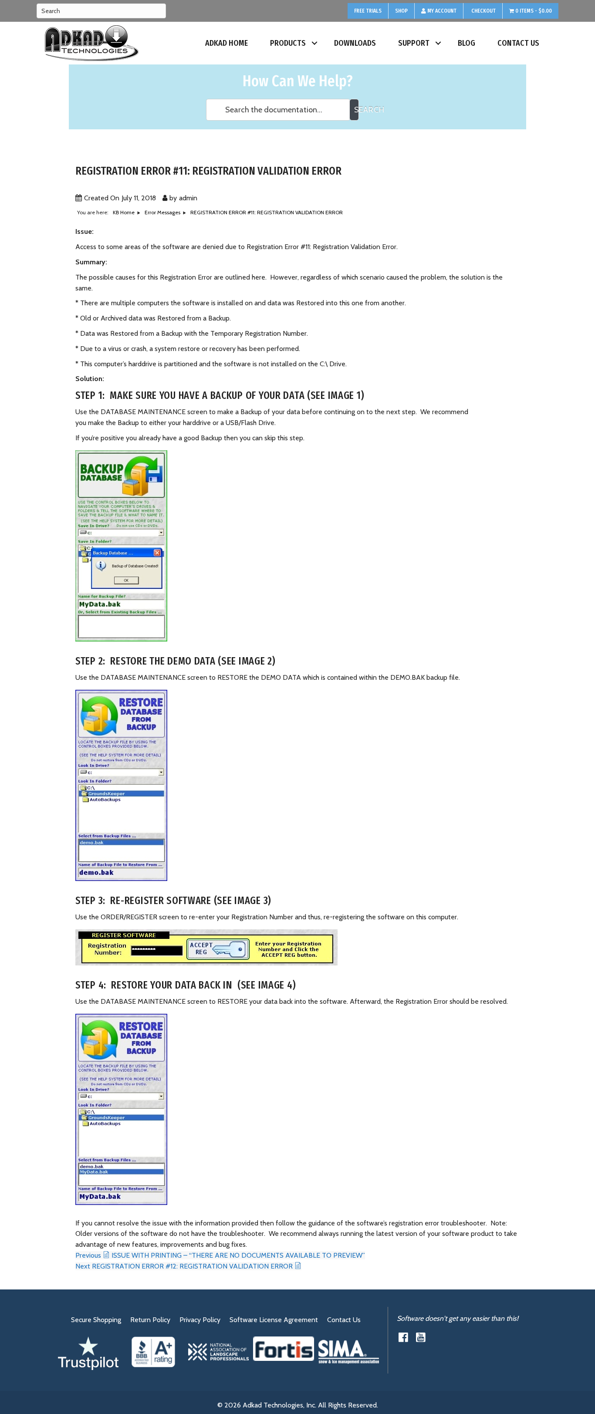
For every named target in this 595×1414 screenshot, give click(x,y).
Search (356, 110)
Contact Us (518, 43)
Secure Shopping (96, 1320)
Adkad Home (226, 43)
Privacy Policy (199, 1320)
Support (413, 43)
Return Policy (150, 1320)
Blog (466, 43)
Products (288, 43)
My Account (441, 11)
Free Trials (368, 11)
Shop (401, 11)
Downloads (355, 43)
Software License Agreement (274, 1320)
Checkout (483, 11)
